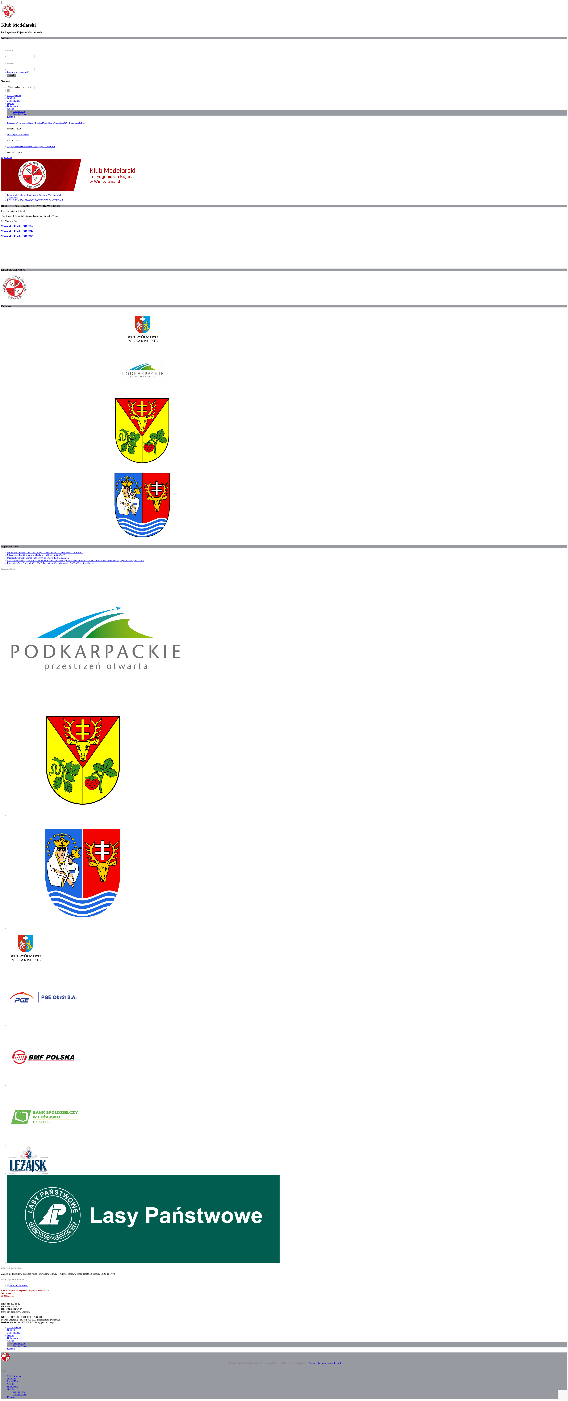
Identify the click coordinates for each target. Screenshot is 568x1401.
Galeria (10, 109)
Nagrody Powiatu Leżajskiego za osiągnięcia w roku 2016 (31, 146)
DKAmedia (314, 1363)
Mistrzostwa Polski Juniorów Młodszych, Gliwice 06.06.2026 (36, 555)
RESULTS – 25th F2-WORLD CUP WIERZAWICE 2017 (35, 200)
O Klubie (11, 98)
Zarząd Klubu (13, 101)
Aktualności (12, 197)
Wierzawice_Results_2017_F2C (17, 236)
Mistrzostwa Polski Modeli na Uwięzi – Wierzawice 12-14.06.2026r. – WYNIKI (45, 552)
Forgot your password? (18, 72)
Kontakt (11, 117)
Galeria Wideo (19, 114)
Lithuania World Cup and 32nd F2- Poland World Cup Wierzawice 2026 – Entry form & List (45, 123)
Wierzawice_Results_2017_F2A (17, 226)
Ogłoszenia (6, 157)
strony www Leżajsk (331, 1363)
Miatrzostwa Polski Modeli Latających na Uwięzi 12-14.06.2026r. (38, 558)
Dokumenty (12, 106)
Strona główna (14, 95)
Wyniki (10, 103)
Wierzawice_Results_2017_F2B (17, 231)
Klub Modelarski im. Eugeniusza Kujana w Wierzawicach (34, 195)
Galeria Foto (19, 111)
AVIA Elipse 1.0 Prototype (18, 135)
